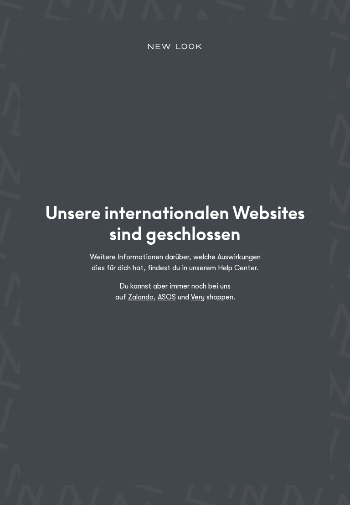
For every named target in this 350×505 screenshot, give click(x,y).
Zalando (141, 297)
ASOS (167, 297)
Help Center (237, 268)
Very (198, 297)
